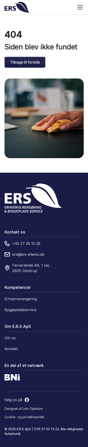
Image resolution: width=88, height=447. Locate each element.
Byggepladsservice (20, 309)
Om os (10, 338)
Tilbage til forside (25, 62)
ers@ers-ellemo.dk (28, 254)
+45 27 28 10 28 (26, 243)
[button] (79, 7)
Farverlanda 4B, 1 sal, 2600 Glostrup (31, 268)
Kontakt (11, 348)
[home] (17, 7)
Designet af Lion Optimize (24, 408)
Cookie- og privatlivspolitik (24, 417)
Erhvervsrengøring (21, 299)
